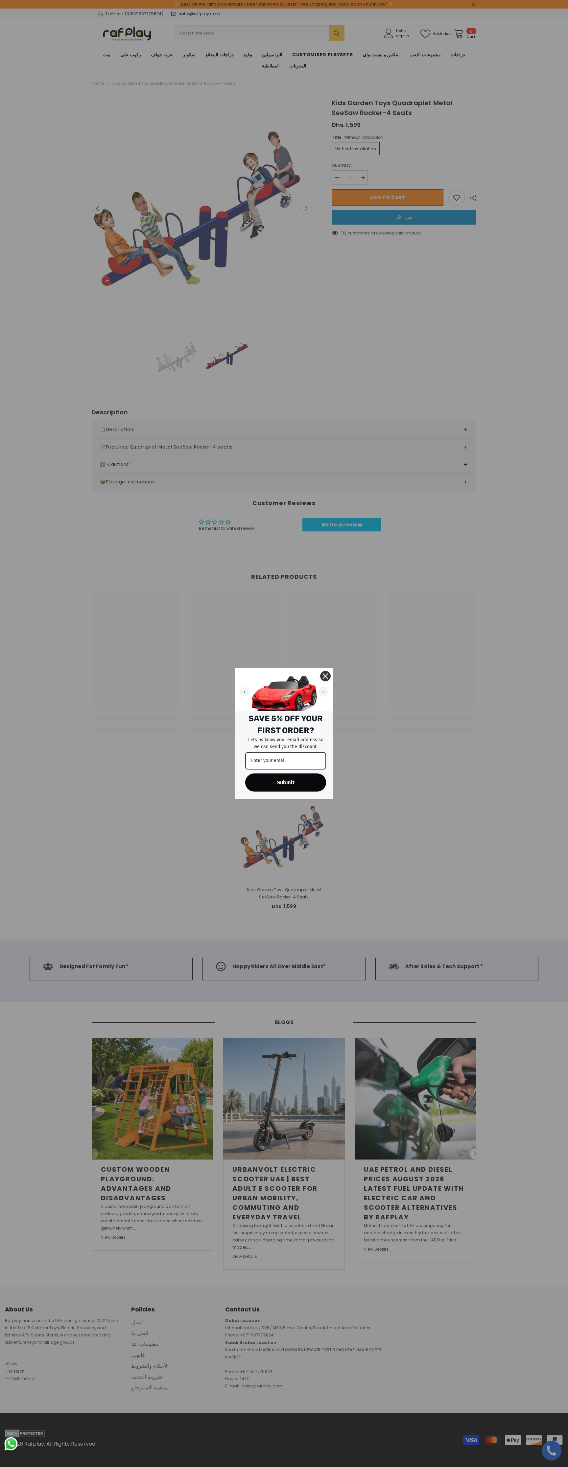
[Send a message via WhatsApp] (11, 1444)
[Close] (325, 676)
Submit (286, 782)
